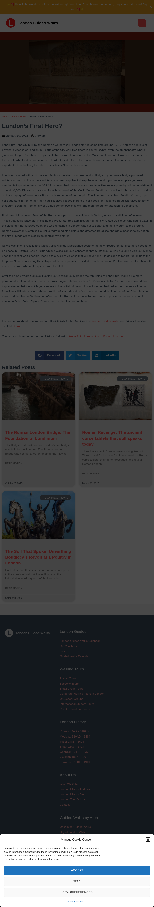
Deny (77, 881)
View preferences (77, 892)
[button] (148, 840)
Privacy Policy (75, 901)
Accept (77, 870)
